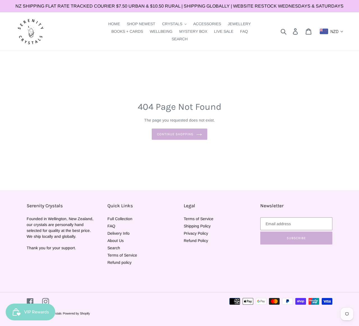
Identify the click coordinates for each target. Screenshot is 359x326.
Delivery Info (118, 233)
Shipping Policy (197, 226)
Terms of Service (122, 255)
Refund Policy (196, 240)
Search (113, 248)
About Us (115, 240)
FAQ (111, 226)
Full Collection (119, 218)
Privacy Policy (196, 233)
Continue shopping (175, 134)
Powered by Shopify (76, 313)
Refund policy (119, 262)
